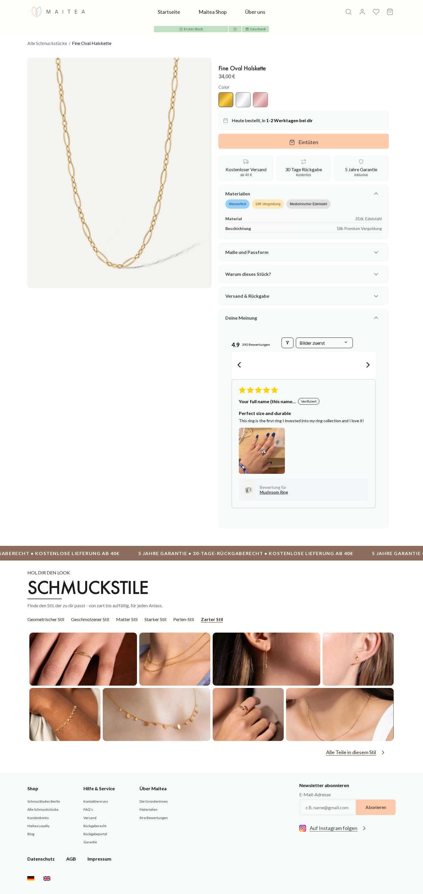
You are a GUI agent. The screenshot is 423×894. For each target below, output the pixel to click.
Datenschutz (41, 858)
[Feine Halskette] (340, 714)
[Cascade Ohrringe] (266, 659)
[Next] (366, 365)
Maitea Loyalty (38, 826)
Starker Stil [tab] (155, 619)
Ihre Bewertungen (154, 818)
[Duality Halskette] (174, 659)
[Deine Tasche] (390, 12)
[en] (46, 878)
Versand (89, 818)
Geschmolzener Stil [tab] (90, 619)
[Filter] (287, 342)
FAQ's (88, 810)
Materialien (148, 810)
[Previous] (241, 365)
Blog (30, 834)
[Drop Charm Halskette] (156, 714)
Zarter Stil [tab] (212, 619)
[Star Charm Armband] (64, 714)
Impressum (99, 858)
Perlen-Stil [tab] (183, 619)
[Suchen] (348, 12)
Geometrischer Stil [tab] (45, 619)
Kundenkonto (38, 818)
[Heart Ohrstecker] (358, 659)
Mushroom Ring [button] (274, 492)
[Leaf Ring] (83, 659)
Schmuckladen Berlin (43, 801)
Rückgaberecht (94, 826)
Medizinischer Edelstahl (308, 204)
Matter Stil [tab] (127, 619)
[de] (30, 878)
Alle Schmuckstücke (47, 43)
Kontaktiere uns (95, 801)
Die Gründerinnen (154, 801)
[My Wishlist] (376, 12)
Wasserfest (237, 204)
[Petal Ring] (248, 714)
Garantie (90, 842)
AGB (71, 858)
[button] (262, 451)
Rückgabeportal (95, 834)
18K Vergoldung (268, 204)
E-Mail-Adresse (315, 794)
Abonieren (375, 807)
